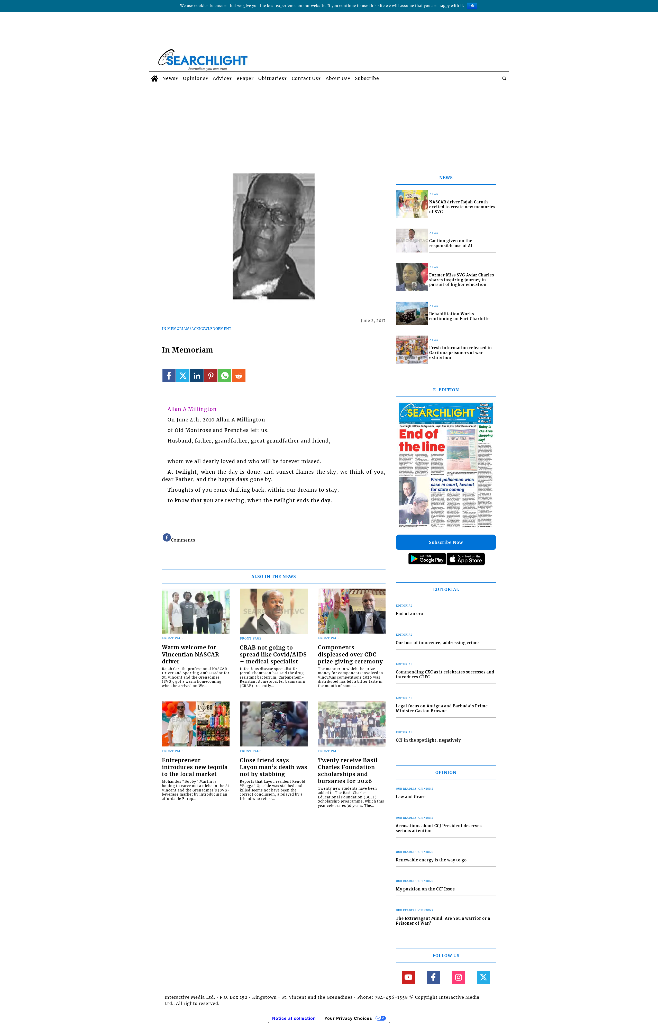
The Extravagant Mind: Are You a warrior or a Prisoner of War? (443, 921)
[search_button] (504, 78)
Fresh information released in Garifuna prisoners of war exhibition (460, 353)
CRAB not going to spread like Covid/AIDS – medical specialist (273, 654)
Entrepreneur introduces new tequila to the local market (195, 767)
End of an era (409, 613)
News (169, 78)
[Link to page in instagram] (458, 977)
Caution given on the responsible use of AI (451, 243)
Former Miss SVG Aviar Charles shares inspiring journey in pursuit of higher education (461, 280)
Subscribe (367, 78)
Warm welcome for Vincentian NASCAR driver (190, 654)
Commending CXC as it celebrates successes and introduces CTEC (445, 674)
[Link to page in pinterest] (210, 375)
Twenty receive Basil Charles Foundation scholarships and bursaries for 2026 (348, 771)
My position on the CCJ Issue (425, 889)
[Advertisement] (329, 124)
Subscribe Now (446, 542)
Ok (472, 6)
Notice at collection (294, 1018)
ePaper (245, 78)
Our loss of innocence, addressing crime (437, 643)
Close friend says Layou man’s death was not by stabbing (273, 767)
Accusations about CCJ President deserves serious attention (439, 828)
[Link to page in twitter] (182, 375)
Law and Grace (411, 797)
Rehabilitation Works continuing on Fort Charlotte (459, 316)
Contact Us (305, 78)
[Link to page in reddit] (238, 375)
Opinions (194, 78)
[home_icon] (154, 78)
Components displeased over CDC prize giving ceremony (350, 654)
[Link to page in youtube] (408, 977)
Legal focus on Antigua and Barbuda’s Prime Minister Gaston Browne (442, 708)
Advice (221, 78)
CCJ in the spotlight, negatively (428, 740)
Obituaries (271, 78)
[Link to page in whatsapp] (224, 375)
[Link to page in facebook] (169, 375)
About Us (337, 78)
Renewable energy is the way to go (431, 860)
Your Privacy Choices (348, 1018)
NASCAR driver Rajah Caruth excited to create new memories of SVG (462, 207)
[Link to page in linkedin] (196, 375)
